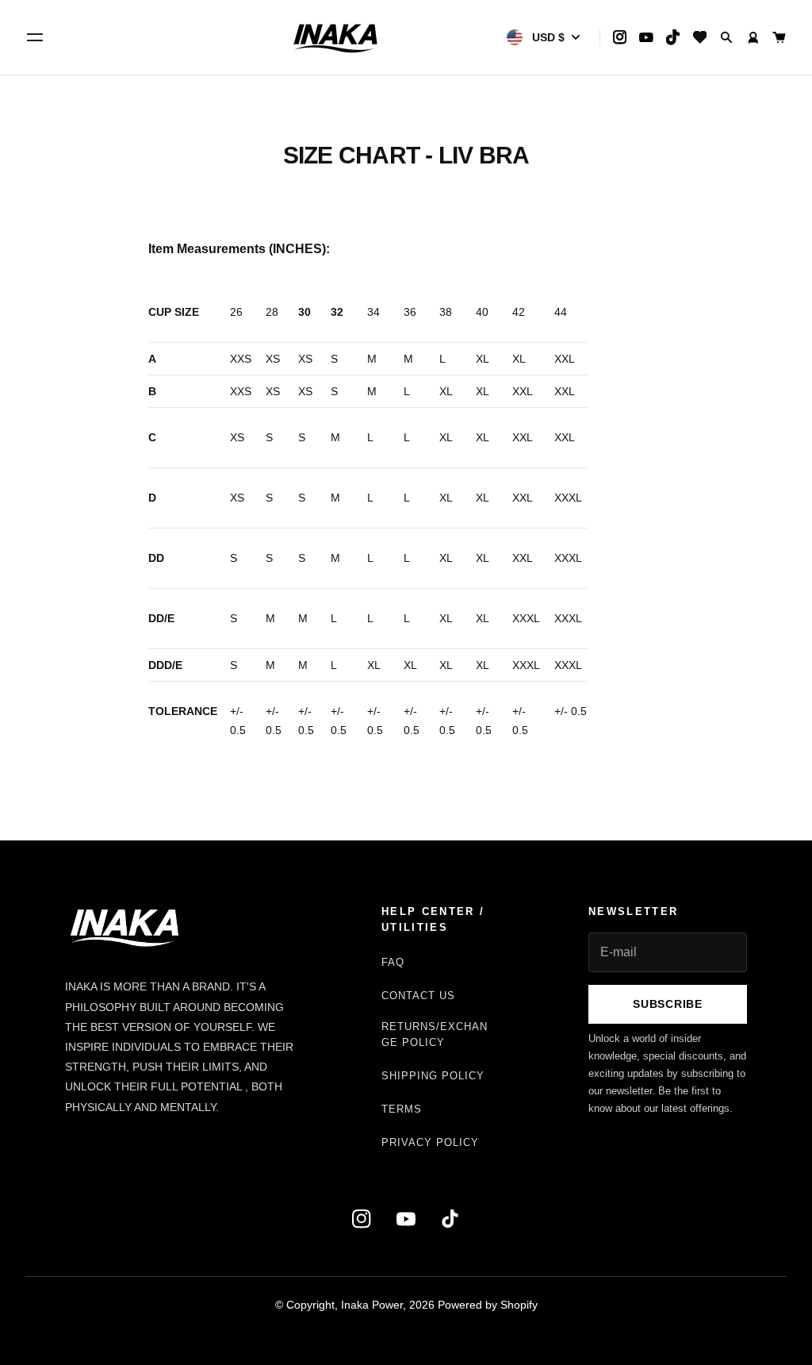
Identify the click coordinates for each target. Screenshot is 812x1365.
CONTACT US (418, 996)
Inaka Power (372, 1304)
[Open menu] (34, 37)
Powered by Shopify (488, 1304)
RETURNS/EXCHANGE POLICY (434, 1034)
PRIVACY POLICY (430, 1142)
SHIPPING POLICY (433, 1076)
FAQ (392, 962)
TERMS (401, 1109)
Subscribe (667, 1004)
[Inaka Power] (335, 37)
